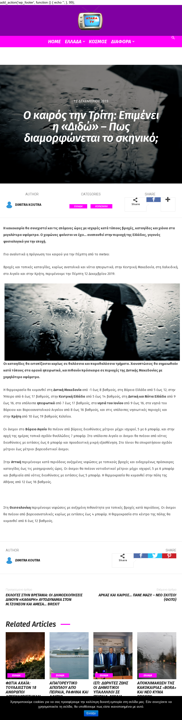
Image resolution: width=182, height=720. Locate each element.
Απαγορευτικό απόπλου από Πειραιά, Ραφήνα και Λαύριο (69, 690)
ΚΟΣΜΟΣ (98, 41)
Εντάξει (91, 713)
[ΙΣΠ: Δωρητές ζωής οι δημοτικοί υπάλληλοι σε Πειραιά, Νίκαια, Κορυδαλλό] (112, 655)
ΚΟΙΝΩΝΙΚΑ (101, 206)
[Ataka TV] (91, 19)
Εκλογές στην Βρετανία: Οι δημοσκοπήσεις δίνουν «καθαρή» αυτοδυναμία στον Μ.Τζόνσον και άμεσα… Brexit (44, 599)
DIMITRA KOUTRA (28, 205)
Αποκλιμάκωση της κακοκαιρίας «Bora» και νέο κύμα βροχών (156, 690)
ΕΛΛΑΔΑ (73, 41)
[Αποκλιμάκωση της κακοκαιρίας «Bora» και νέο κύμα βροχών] (156, 655)
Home (54, 41)
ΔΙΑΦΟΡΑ (121, 41)
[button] (173, 38)
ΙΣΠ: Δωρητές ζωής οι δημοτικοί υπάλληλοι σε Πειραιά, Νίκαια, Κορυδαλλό (110, 692)
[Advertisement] (91, 58)
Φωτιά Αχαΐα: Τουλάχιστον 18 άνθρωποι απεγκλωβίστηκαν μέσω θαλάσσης (23, 692)
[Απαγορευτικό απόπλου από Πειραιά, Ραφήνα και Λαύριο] (69, 655)
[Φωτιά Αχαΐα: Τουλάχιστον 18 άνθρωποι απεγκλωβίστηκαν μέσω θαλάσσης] (25, 655)
